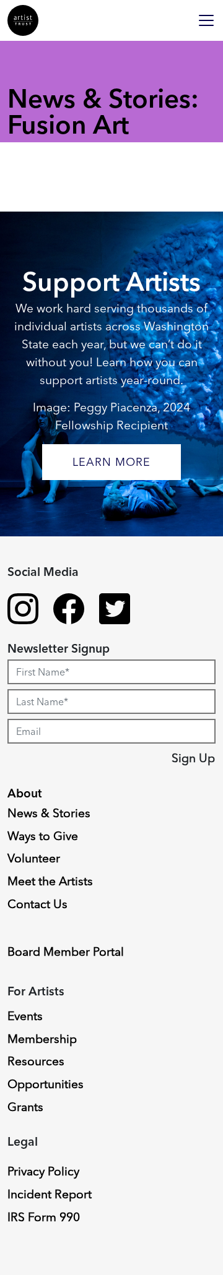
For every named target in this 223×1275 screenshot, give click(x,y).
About (24, 793)
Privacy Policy (43, 1171)
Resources (35, 1061)
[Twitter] (114, 610)
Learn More (111, 462)
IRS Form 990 (43, 1216)
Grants (25, 1106)
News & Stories (48, 812)
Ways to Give (42, 835)
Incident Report (49, 1194)
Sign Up (193, 757)
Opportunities (45, 1083)
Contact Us (37, 903)
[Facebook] (68, 610)
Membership (42, 1038)
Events (25, 1015)
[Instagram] (22, 610)
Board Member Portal (65, 951)
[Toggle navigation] (206, 20)
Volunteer (33, 858)
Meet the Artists (50, 881)
